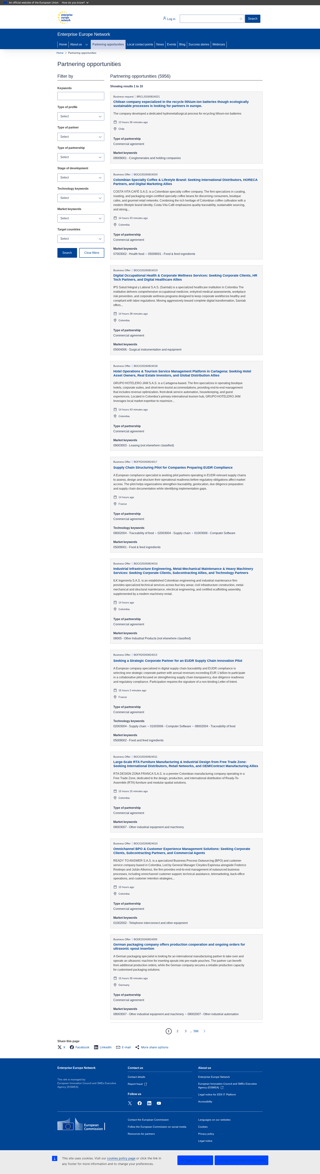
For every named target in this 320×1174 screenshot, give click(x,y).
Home (63, 44)
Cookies (203, 1126)
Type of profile (67, 107)
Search (252, 18)
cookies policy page (121, 1158)
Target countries (68, 229)
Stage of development (72, 168)
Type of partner (68, 127)
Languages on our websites (214, 1119)
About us (76, 44)
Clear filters (91, 252)
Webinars (218, 44)
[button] (62, 1047)
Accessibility (205, 1101)
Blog (182, 44)
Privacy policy (206, 1133)
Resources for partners (141, 1133)
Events (171, 44)
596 (196, 1031)
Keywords (64, 88)
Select (64, 116)
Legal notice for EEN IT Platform (217, 1094)
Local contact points (140, 44)
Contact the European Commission (148, 1119)
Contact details (136, 1076)
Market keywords (69, 209)
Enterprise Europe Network (76, 1067)
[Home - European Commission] (65, 17)
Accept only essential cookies (241, 1160)
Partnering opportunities (108, 44)
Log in (170, 19)
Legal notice (205, 1140)
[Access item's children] (87, 44)
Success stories (199, 44)
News (160, 44)
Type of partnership (71, 147)
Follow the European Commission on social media (157, 1126)
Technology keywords (73, 188)
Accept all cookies (195, 1160)
